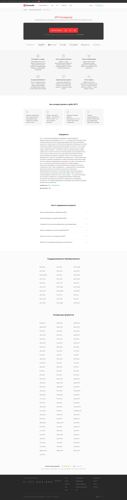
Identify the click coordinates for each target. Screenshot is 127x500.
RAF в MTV (42, 418)
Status (66, 490)
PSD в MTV (76, 331)
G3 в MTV (42, 355)
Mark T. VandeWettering (53, 185)
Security (66, 481)
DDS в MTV (43, 347)
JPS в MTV (59, 375)
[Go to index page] (28, 5)
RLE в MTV (59, 426)
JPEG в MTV (60, 327)
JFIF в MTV (59, 335)
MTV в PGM (77, 287)
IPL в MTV (76, 363)
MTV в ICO (76, 283)
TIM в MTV (59, 442)
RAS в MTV (59, 418)
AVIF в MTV (60, 339)
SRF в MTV (42, 438)
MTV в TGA (42, 279)
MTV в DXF (59, 271)
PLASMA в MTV (78, 410)
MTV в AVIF (77, 271)
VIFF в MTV (59, 446)
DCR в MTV (77, 343)
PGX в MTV (59, 406)
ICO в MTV (42, 363)
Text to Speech (35, 1)
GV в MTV (76, 355)
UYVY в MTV (43, 446)
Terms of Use (49, 496)
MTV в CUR (42, 287)
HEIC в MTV (43, 335)
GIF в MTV (42, 331)
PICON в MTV (77, 406)
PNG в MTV (60, 323)
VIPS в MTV (77, 446)
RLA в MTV (42, 426)
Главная (25, 9)
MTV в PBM (60, 287)
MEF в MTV (42, 383)
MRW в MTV (77, 383)
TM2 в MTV (77, 442)
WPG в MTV (77, 450)
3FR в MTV (42, 339)
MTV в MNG (60, 303)
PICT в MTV (43, 410)
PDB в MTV (77, 398)
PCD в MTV (77, 394)
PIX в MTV (59, 410)
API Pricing (95, 487)
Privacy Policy (56, 496)
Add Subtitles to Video (12, 1)
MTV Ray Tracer (63, 140)
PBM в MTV (60, 394)
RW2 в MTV (77, 426)
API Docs (95, 481)
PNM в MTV (43, 414)
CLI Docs (95, 484)
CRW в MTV (43, 343)
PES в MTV (59, 402)
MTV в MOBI (77, 267)
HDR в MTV (43, 359)
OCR (52, 5)
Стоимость (64, 5)
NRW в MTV (60, 387)
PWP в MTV (77, 414)
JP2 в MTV (76, 371)
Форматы (67, 484)
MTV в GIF (59, 267)
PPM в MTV (60, 414)
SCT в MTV (42, 430)
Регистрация (99, 5)
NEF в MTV (42, 387)
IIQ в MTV (59, 363)
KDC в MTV (42, 379)
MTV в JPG (42, 267)
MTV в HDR (43, 299)
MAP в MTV (77, 379)
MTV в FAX (42, 295)
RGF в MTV (76, 422)
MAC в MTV (60, 379)
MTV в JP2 (59, 275)
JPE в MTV (42, 375)
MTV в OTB (77, 303)
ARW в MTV (77, 335)
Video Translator (44, 1)
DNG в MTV (60, 347)
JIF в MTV (42, 371)
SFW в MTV (60, 430)
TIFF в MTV (42, 442)
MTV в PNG (77, 279)
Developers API (96, 478)
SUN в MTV (60, 438)
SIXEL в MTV (60, 434)
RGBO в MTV (60, 422)
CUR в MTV (59, 343)
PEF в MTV (42, 402)
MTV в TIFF (60, 283)
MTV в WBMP (43, 275)
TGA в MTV (76, 438)
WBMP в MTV (43, 450)
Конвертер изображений (35, 9)
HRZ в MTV (76, 359)
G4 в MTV (59, 355)
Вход (91, 5)
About (66, 478)
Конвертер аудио (79, 481)
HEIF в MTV (60, 359)
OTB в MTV (43, 390)
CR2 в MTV (76, 339)
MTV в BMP (77, 275)
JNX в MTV (59, 371)
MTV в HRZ (59, 299)
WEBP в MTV (43, 327)
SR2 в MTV (76, 434)
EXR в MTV (42, 351)
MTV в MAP (43, 303)
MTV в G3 (76, 295)
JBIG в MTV (59, 367)
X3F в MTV (42, 454)
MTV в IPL (76, 299)
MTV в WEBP (60, 291)
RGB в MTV (77, 418)
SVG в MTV (59, 331)
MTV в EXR (42, 271)
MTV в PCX (42, 283)
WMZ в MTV (60, 450)
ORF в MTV (76, 387)
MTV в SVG (59, 279)
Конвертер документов (81, 484)
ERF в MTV (76, 347)
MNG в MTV (60, 383)
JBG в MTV (42, 367)
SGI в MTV (76, 430)
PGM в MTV (43, 406)
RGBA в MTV (43, 422)
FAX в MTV (59, 351)
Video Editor (4, 1)
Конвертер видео (79, 478)
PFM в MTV (77, 402)
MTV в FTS (59, 295)
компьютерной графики (64, 174)
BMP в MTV (77, 327)
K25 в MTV (76, 375)
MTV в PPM (43, 291)
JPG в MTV (42, 323)
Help (70, 5)
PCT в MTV (42, 398)
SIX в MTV (42, 434)
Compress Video (22, 1)
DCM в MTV (77, 323)
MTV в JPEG (77, 291)
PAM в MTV (43, 394)
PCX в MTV (59, 398)
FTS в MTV (76, 351)
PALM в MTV (77, 390)
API (57, 5)
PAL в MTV (59, 390)
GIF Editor (28, 1)
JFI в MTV (76, 367)
